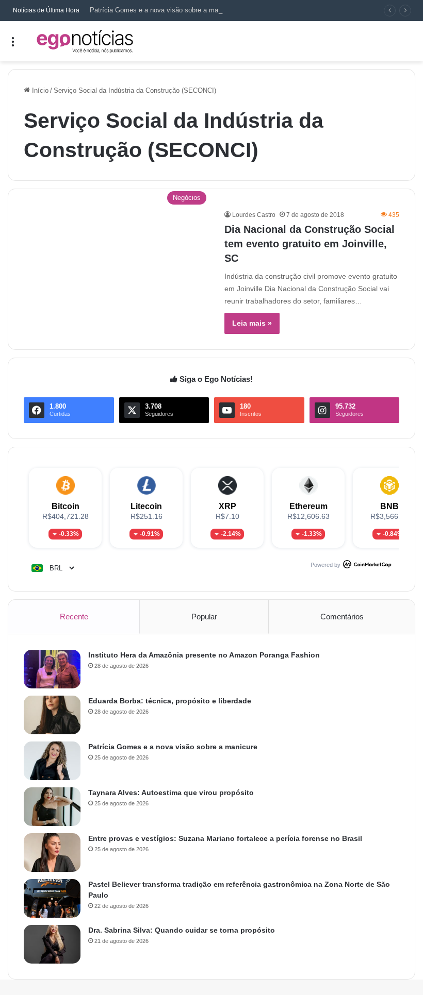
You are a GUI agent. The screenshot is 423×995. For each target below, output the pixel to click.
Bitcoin (65, 506)
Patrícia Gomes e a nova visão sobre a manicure (163, 10)
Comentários (342, 616)
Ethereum (308, 506)
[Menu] (13, 45)
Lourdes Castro (253, 214)
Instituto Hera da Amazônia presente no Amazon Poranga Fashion (204, 655)
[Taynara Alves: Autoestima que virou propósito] (52, 806)
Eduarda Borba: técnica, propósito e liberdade (169, 701)
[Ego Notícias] (85, 41)
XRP (227, 506)
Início (39, 90)
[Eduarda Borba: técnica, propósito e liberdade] (52, 715)
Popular (204, 616)
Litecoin (146, 506)
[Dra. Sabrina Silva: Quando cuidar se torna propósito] (52, 944)
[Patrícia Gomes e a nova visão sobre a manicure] (52, 760)
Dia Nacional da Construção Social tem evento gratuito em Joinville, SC (309, 244)
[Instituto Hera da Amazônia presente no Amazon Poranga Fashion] (52, 669)
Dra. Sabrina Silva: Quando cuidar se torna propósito (181, 930)
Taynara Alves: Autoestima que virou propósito (171, 792)
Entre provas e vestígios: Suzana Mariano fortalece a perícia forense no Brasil (225, 838)
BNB (389, 506)
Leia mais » (252, 323)
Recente (74, 616)
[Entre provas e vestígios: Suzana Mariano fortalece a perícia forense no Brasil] (52, 852)
